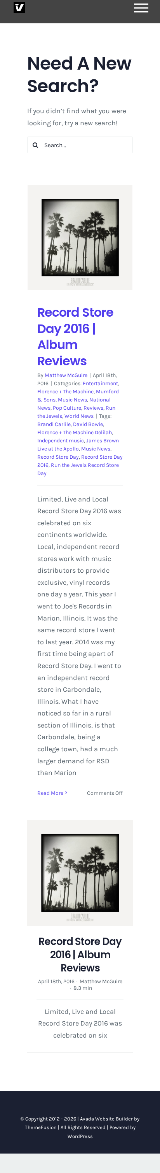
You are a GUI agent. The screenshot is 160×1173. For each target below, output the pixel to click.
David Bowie (88, 424)
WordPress (80, 1136)
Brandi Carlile (54, 424)
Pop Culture (67, 408)
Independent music (60, 440)
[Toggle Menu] (141, 8)
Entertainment (100, 383)
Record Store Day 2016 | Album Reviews (75, 336)
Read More (50, 793)
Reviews (93, 408)
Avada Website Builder (106, 1119)
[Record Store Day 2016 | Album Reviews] (80, 237)
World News (79, 416)
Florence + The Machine (65, 391)
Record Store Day (58, 457)
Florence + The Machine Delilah (74, 432)
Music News (72, 399)
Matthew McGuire (66, 375)
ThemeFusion (41, 1127)
